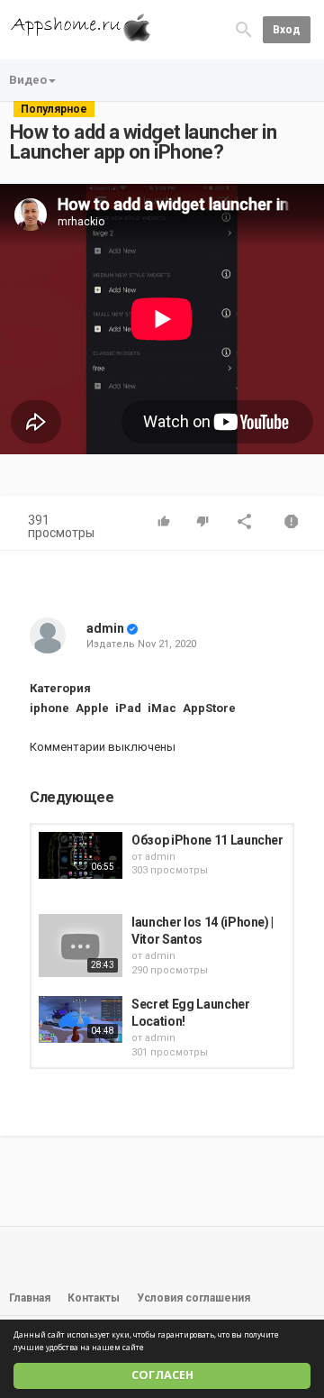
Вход (287, 29)
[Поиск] (244, 28)
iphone (49, 708)
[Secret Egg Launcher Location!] (80, 1019)
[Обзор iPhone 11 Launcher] (80, 855)
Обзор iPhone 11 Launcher (207, 840)
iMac (162, 708)
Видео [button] (28, 80)
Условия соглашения (193, 1298)
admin (105, 628)
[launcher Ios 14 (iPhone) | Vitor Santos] (80, 945)
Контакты (94, 1298)
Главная (29, 1298)
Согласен (162, 1375)
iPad (128, 708)
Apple (92, 708)
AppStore (209, 708)
